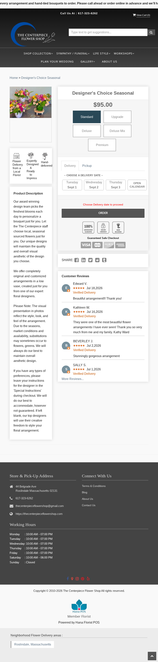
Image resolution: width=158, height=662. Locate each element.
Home (14, 77)
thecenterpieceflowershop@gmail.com (40, 506)
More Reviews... (73, 379)
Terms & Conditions (94, 486)
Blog (84, 492)
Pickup (87, 165)
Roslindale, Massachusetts (32, 644)
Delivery (70, 165)
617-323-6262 (88, 13)
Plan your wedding (57, 61)
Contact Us (88, 505)
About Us (109, 61)
